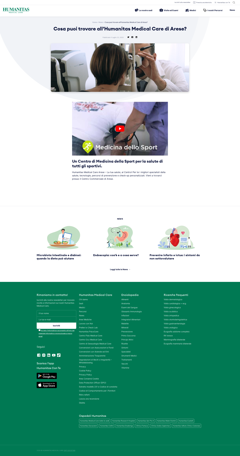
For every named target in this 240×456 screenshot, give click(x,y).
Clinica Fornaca (142, 426)
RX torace (168, 335)
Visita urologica (171, 327)
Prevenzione (127, 331)
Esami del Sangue (129, 307)
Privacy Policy (85, 374)
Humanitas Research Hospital (123, 421)
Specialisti (126, 351)
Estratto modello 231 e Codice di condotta (98, 386)
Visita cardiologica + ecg (175, 303)
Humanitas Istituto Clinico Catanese (186, 426)
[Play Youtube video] (120, 129)
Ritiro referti (84, 395)
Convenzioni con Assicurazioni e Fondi (96, 347)
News (232, 10)
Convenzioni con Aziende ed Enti (94, 351)
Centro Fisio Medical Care (90, 335)
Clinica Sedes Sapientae (160, 426)
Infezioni (125, 315)
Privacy (82, 366)
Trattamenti (126, 359)
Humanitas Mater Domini (166, 421)
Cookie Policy (85, 370)
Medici (193, 10)
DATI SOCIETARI (69, 450)
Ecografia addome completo (176, 331)
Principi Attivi (127, 339)
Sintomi (124, 347)
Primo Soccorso (128, 335)
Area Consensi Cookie (89, 378)
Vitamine (125, 368)
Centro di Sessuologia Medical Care (95, 343)
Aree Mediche (85, 319)
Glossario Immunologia (131, 311)
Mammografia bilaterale (174, 339)
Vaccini (124, 364)
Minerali (124, 327)
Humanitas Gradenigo (124, 426)
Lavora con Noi (86, 323)
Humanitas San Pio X (146, 421)
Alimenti (124, 299)
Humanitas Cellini (106, 426)
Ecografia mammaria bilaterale (177, 343)
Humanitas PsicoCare (88, 331)
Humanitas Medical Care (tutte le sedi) (94, 421)
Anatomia (125, 303)
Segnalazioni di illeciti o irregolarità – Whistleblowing (95, 361)
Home (94, 22)
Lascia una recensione (89, 399)
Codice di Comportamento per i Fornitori (97, 391)
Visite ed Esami (171, 10)
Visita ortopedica (171, 315)
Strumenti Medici (129, 355)
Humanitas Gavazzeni (88, 426)
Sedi (81, 303)
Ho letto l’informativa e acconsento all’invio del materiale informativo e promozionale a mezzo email (56, 333)
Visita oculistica (171, 311)
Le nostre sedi (145, 10)
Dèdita (82, 403)
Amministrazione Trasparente (92, 355)
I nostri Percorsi (214, 10)
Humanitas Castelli (186, 421)
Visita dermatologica (173, 299)
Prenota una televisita (204, 2)
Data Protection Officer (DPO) (92, 382)
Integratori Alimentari (130, 319)
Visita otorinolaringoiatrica (175, 319)
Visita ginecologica (172, 307)
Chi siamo (83, 299)
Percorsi (82, 311)
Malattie (125, 323)
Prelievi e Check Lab (88, 327)
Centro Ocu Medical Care (90, 339)
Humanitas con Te (223, 2)
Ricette (124, 343)
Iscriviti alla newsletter (183, 2)
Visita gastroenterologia (174, 323)
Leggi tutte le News (119, 269)
